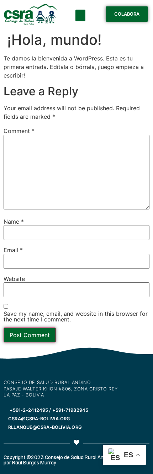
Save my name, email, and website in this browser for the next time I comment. (76, 316)
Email (13, 250)
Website (14, 279)
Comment (19, 131)
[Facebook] (10, 366)
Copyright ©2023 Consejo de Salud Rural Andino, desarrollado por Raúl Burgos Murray (73, 459)
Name (14, 221)
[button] (80, 15)
